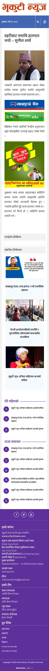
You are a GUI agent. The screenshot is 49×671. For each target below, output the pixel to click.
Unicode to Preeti (9, 651)
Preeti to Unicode (9, 646)
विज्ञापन (4, 642)
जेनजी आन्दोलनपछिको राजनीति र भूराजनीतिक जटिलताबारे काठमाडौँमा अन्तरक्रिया (27, 480)
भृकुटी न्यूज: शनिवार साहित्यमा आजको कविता (27, 490)
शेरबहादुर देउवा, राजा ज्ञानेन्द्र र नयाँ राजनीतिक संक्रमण (27, 419)
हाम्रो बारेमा (5, 629)
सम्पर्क (4, 637)
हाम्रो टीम (5, 633)
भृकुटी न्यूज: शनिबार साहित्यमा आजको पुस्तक (27, 429)
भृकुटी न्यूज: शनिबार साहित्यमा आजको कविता (27, 408)
